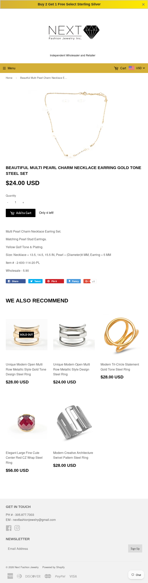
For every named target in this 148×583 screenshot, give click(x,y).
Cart (122, 68)
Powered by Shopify (53, 567)
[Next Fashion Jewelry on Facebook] (9, 529)
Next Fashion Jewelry (27, 567)
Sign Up (135, 548)
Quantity (11, 195)
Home (9, 78)
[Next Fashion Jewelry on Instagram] (17, 529)
